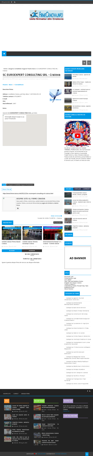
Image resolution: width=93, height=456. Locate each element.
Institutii (48, 58)
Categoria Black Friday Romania (77, 311)
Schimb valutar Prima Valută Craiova (11, 242)
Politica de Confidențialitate (42, 5)
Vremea (76, 5)
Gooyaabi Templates (61, 454)
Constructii (29, 58)
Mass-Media (62, 58)
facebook (32, 250)
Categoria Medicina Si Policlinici (78, 366)
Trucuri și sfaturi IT (69, 284)
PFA (4, 62)
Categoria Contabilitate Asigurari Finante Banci (10, 228)
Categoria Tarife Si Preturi (75, 376)
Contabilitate (19, 84)
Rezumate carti (68, 276)
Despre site (20, 5)
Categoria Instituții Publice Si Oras (78, 339)
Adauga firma (25, 393)
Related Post (7, 222)
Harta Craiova (86, 5)
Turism (79, 58)
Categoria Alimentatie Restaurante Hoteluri (73, 303)
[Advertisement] (46, 36)
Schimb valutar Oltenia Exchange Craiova (30, 242)
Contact (28, 5)
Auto (4, 58)
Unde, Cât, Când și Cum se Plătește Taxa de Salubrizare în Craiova (20, 438)
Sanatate (71, 58)
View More (59, 222)
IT (55, 58)
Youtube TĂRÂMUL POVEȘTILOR (75, 149)
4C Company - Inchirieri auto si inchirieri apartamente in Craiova (81, 91)
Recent (68, 189)
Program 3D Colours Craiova (72, 283)
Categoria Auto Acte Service (76, 307)
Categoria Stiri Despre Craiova (77, 372)
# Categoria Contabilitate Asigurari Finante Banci (20, 185)
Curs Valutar (67, 5)
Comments (86, 189)
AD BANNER (78, 258)
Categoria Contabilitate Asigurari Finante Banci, (35, 79)
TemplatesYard (41, 454)
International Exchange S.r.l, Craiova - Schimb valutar (52, 242)
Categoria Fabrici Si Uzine (75, 333)
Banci (21, 58)
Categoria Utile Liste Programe (77, 383)
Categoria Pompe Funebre (75, 369)
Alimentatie (13, 58)
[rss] (14, 2)
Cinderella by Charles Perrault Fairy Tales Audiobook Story (76, 286)
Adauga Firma (57, 5)
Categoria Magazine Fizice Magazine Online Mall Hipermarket (76, 357)
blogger (12, 250)
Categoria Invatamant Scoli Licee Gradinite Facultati (77, 343)
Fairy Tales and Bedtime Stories (73, 281)
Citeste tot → (67, 411)
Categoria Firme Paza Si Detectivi (78, 336)
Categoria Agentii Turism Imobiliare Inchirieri (74, 299)
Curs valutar (67, 280)
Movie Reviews (68, 289)
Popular (78, 189)
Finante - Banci (7, 84)
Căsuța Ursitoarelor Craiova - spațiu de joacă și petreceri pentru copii (81, 211)
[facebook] (11, 2)
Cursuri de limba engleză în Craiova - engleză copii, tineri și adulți (82, 202)
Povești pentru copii (70, 278)
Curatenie (39, 58)
